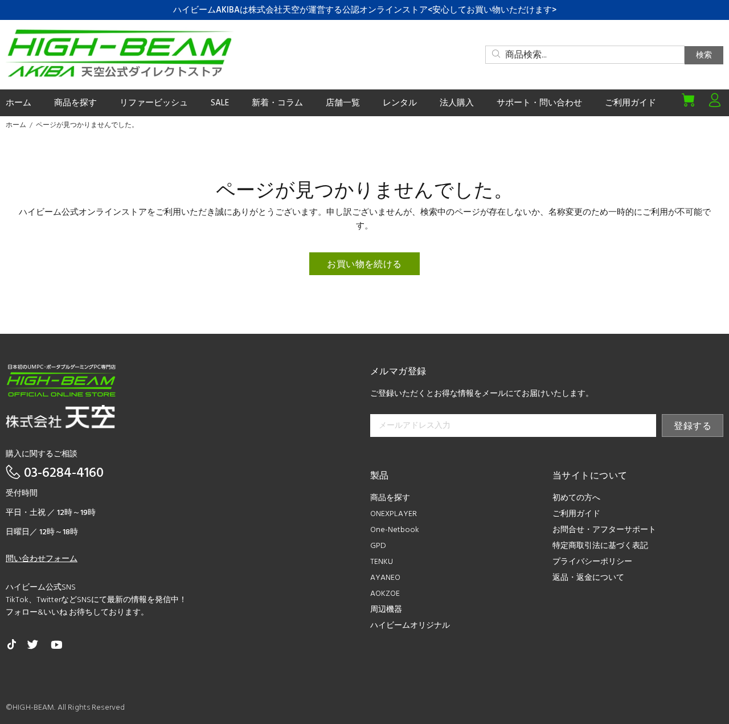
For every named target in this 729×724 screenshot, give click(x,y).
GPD (378, 546)
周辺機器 (386, 609)
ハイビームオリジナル (410, 625)
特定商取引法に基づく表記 (600, 546)
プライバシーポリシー (592, 561)
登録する (692, 426)
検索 (704, 55)
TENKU (381, 561)
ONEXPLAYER (393, 514)
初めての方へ (576, 498)
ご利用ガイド (576, 514)
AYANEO (385, 577)
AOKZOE (385, 593)
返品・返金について (588, 577)
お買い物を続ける (364, 264)
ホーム (16, 125)
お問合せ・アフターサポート (604, 530)
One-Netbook (394, 530)
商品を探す (390, 498)
